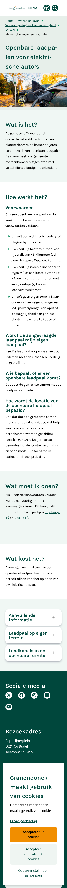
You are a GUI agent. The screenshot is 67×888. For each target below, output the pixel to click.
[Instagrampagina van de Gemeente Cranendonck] (34, 695)
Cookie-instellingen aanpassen (33, 873)
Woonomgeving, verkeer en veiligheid (30, 25)
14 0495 (27, 752)
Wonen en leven (29, 20)
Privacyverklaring (23, 821)
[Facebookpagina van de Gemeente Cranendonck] (21, 695)
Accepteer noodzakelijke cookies (33, 854)
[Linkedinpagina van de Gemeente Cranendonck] (47, 695)
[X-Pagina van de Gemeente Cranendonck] (8, 695)
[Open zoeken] (55, 8)
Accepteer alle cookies (33, 834)
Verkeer (10, 30)
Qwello (19, 518)
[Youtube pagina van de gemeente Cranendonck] (8, 707)
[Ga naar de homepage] (17, 8)
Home (9, 20)
